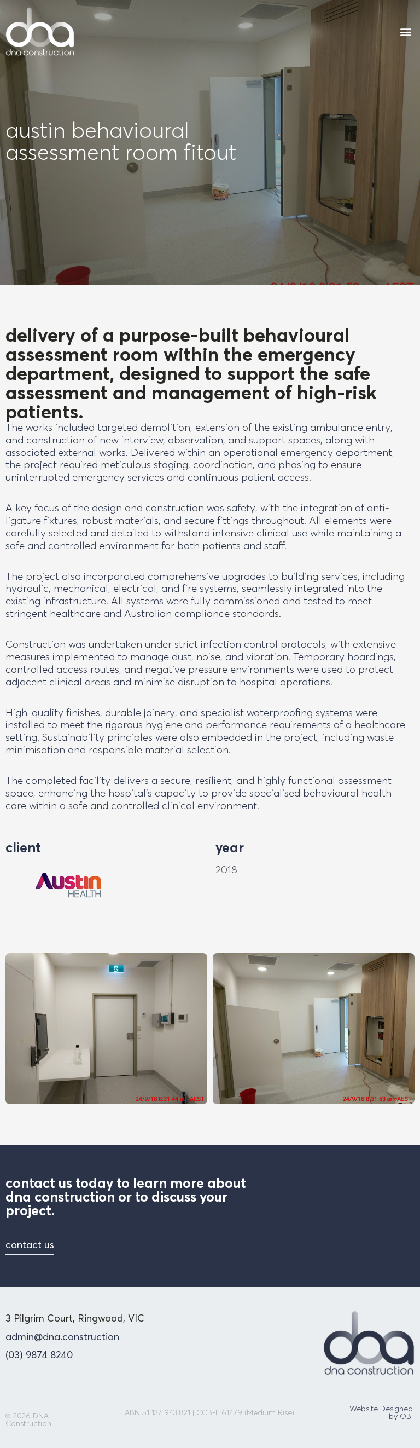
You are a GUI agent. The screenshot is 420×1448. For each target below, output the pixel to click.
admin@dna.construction (62, 1336)
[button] (405, 31)
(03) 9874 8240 (39, 1354)
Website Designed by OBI (381, 1412)
